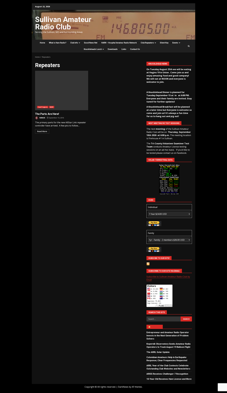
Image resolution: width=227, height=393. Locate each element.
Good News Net (90, 43)
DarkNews (123, 386)
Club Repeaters (147, 43)
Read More (42, 131)
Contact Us (135, 49)
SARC (51, 107)
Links (124, 49)
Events (175, 43)
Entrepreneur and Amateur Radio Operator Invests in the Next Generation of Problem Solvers (167, 335)
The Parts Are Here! (61, 90)
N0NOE (42, 118)
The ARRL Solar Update (158, 352)
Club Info (74, 43)
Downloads (113, 49)
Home (42, 43)
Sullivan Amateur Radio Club (63, 23)
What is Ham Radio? (57, 43)
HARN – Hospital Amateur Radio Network (119, 43)
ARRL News (156, 327)
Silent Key (164, 43)
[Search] (189, 46)
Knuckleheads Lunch (93, 49)
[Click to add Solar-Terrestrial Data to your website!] (169, 179)
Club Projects (43, 107)
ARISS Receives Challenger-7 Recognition (167, 374)
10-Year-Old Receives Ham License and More (169, 379)
